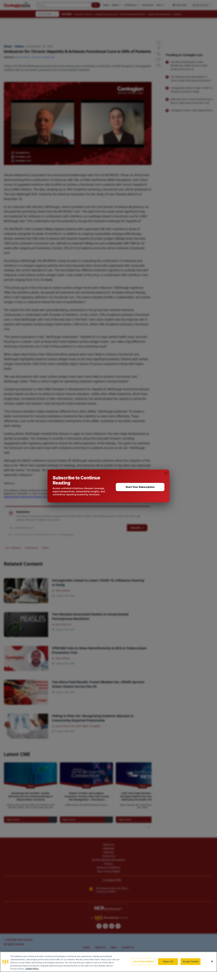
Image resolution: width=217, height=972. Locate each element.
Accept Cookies (191, 961)
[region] (108, 962)
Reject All (168, 961)
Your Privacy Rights (143, 961)
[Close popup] (166, 473)
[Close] (211, 961)
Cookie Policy (32, 968)
